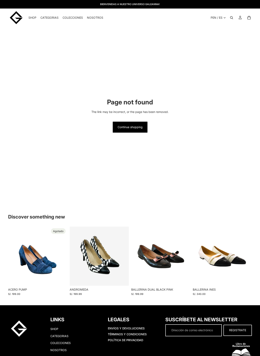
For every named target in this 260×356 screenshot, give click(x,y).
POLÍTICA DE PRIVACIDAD (125, 340)
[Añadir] (184, 279)
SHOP (54, 329)
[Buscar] (231, 17)
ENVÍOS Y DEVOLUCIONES (126, 328)
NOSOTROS (58, 350)
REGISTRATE (237, 330)
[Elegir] (122, 279)
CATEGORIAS (59, 336)
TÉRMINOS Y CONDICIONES (127, 334)
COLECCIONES (60, 343)
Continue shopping (130, 127)
